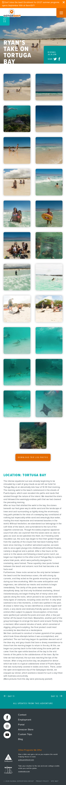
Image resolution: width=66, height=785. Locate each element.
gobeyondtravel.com (26, 760)
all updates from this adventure (33, 704)
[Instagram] (7, 726)
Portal (21, 724)
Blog (20, 739)
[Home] (12, 12)
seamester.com (24, 771)
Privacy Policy (42, 781)
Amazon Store (25, 729)
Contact (22, 714)
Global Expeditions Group (22, 781)
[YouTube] (7, 734)
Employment (24, 719)
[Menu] (61, 13)
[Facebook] (7, 717)
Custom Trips (25, 734)
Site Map (54, 781)
